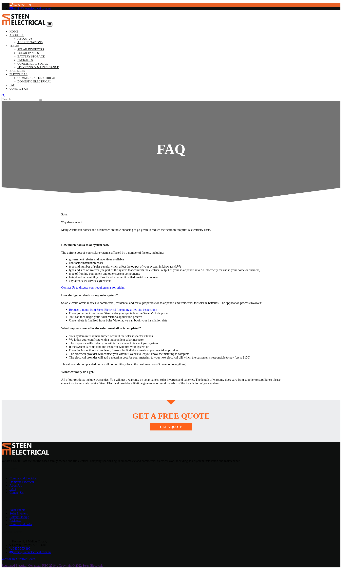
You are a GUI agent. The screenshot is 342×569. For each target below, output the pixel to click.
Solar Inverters (30, 49)
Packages (25, 60)
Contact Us (19, 88)
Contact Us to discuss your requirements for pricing (93, 287)
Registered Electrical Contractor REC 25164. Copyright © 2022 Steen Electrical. (52, 565)
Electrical (19, 74)
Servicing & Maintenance (38, 67)
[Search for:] (20, 99)
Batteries (17, 70)
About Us (17, 35)
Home (14, 31)
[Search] (40, 100)
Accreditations (30, 42)
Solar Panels (28, 53)
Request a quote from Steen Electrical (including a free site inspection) (113, 309)
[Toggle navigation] (49, 24)
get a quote (171, 427)
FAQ (12, 85)
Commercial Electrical (36, 77)
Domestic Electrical (34, 81)
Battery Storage (31, 56)
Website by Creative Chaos (18, 558)
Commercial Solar (32, 63)
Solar (14, 45)
